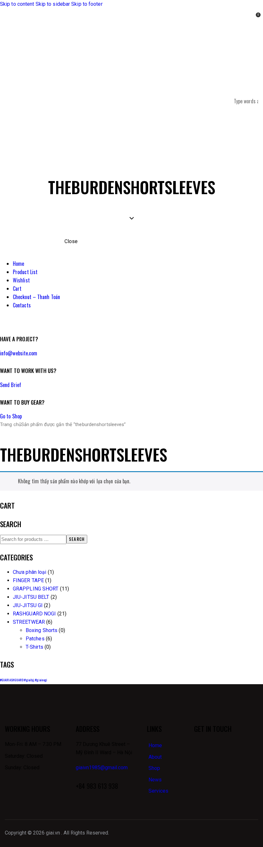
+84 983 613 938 (97, 786)
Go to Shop (11, 416)
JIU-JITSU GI (28, 605)
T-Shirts (34, 647)
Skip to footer (86, 4)
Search (77, 539)
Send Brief (10, 385)
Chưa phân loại (29, 572)
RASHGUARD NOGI (34, 614)
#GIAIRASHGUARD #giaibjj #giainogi (23, 679)
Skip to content (17, 4)
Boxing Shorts (41, 630)
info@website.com (19, 353)
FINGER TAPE (28, 580)
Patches (35, 639)
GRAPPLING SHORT (36, 589)
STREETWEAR (29, 622)
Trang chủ (10, 424)
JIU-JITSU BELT (31, 597)
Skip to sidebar (53, 4)
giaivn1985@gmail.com (102, 767)
